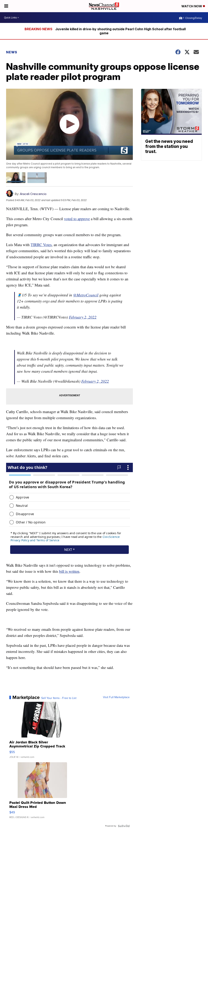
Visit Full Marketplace (116, 697)
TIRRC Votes (41, 244)
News (11, 52)
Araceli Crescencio (33, 194)
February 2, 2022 (82, 317)
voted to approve (77, 218)
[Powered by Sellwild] (124, 826)
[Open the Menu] (6, 6)
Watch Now (192, 6)
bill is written (69, 571)
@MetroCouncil (85, 294)
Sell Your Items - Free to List (58, 698)
